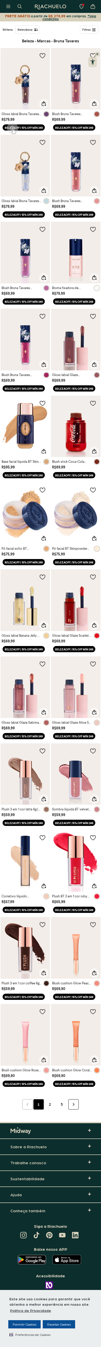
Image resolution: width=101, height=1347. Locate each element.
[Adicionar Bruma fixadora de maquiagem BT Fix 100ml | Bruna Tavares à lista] (93, 229)
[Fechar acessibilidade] (97, 54)
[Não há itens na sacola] (93, 6)
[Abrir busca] (20, 6)
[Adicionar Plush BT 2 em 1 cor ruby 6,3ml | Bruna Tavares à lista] (93, 837)
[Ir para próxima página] (73, 1104)
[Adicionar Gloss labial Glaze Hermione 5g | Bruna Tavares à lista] (93, 316)
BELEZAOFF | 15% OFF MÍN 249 (24, 127)
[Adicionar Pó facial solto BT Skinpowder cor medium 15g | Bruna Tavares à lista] (42, 490)
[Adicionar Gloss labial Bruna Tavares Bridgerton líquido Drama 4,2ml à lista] (42, 55)
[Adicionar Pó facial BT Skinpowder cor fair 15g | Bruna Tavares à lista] (93, 490)
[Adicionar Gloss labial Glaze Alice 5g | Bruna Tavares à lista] (93, 664)
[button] (30, 1334)
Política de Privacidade (30, 1310)
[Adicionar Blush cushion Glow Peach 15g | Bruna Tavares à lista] (93, 924)
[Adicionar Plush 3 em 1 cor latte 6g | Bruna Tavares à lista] (42, 751)
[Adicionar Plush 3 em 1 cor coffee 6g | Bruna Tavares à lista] (42, 924)
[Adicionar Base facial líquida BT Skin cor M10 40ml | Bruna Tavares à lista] (42, 403)
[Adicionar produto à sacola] (43, 103)
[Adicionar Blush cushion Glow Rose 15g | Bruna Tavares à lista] (42, 1011)
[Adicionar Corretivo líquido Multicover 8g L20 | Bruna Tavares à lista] (42, 837)
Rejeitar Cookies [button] (59, 1324)
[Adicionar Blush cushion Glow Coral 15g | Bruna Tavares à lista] (93, 1011)
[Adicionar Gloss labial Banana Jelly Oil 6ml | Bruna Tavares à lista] (42, 577)
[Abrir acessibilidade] (92, 62)
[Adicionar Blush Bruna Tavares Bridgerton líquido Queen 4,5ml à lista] (42, 316)
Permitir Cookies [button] (24, 1324)
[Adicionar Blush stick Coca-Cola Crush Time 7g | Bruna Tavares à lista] (93, 403)
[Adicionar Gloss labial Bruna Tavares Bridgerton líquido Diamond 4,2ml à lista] (42, 142)
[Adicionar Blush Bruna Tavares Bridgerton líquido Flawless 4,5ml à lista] (42, 229)
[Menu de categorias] (8, 6)
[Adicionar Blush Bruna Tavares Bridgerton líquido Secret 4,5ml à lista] (93, 142)
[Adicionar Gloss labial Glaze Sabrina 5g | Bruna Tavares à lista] (42, 664)
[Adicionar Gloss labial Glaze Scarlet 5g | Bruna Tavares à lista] (93, 577)
